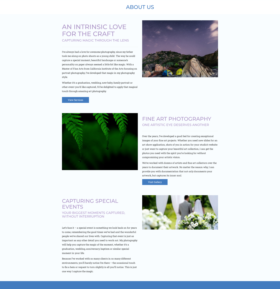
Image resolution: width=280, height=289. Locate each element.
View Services (75, 99)
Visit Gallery (155, 182)
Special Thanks (140, 285)
